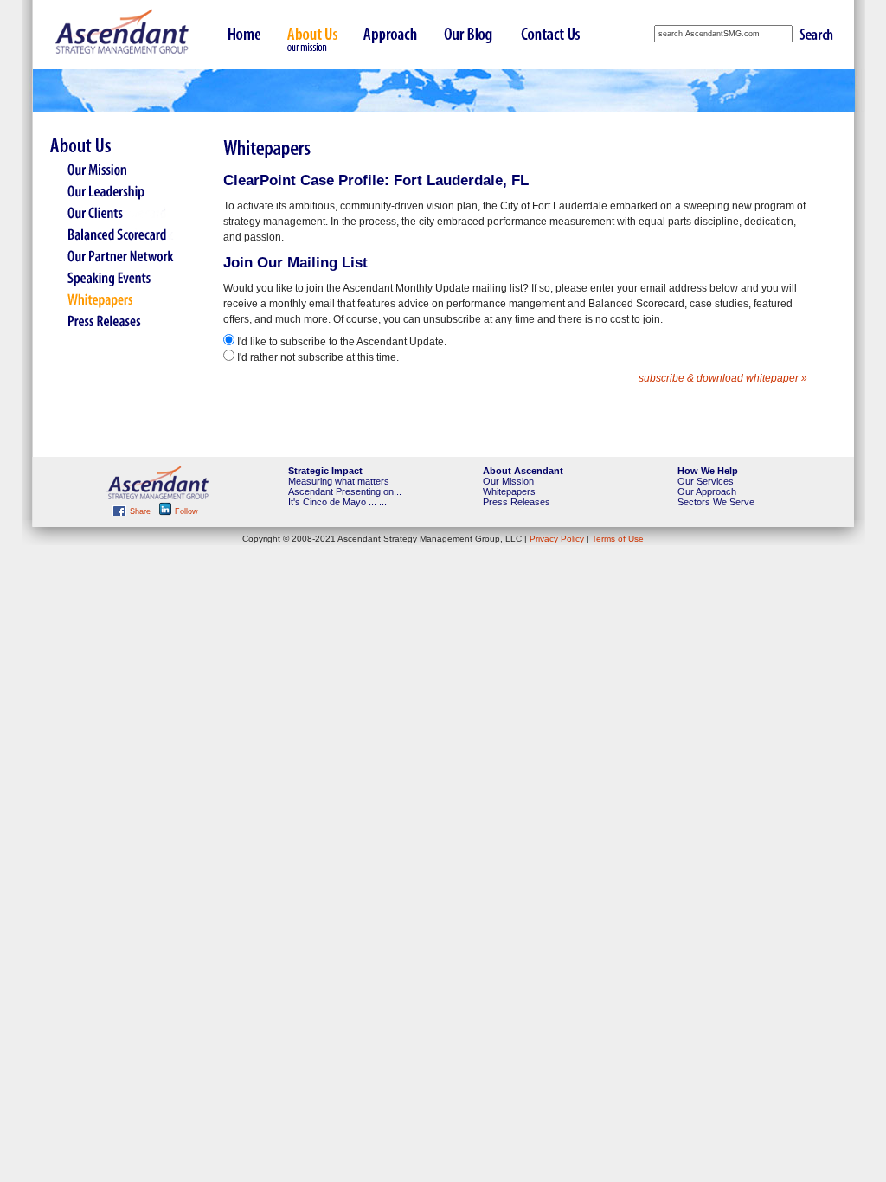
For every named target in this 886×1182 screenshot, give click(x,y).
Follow (185, 511)
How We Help (707, 471)
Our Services (705, 481)
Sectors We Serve (715, 502)
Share (140, 511)
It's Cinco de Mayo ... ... (337, 502)
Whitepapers (509, 491)
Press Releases (516, 502)
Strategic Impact (325, 471)
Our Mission (508, 481)
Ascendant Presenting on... (344, 491)
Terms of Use (618, 538)
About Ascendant (523, 471)
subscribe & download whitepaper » (723, 378)
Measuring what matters (338, 481)
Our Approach (706, 491)
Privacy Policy (557, 538)
